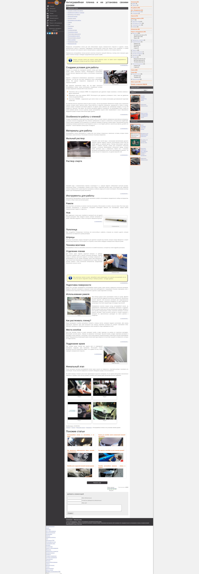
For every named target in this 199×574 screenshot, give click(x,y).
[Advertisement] (97, 174)
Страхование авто (136, 25)
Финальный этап (72, 43)
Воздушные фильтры (139, 58)
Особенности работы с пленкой (76, 12)
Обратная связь (78, 519)
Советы (133, 70)
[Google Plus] (57, 33)
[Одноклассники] (52, 33)
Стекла (135, 48)
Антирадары (135, 13)
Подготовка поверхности (74, 34)
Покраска (136, 43)
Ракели (70, 22)
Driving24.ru (74, 521)
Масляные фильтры (138, 60)
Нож (69, 24)
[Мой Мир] (54, 33)
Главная (52, 6)
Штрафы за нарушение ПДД (138, 84)
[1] (108, 489)
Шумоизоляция (54, 15)
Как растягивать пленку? (74, 37)
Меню (47, 526)
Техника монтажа (72, 30)
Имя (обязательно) (87, 498)
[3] (112, 489)
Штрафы (134, 26)
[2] (110, 489)
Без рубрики (134, 7)
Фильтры (134, 57)
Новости (133, 16)
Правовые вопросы (55, 25)
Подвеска (134, 50)
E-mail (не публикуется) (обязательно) (91, 500)
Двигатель (134, 33)
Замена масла (137, 36)
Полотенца (71, 26)
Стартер (136, 67)
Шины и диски (134, 81)
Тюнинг (51, 13)
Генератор (136, 65)
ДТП (133, 20)
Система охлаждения (137, 53)
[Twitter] (50, 33)
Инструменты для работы (74, 20)
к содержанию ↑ (124, 65)
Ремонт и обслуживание (56, 23)
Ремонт (135, 38)
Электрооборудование (137, 63)
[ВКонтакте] (48, 33)
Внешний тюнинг (80, 427)
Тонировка (136, 77)
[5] (116, 489)
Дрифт (133, 3)
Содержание (69, 519)
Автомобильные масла (139, 35)
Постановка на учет (137, 23)
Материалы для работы (74, 14)
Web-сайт (84, 503)
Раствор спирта (72, 18)
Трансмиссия (135, 55)
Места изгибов (71, 39)
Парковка (134, 5)
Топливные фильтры (138, 61)
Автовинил (89, 427)
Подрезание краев (73, 41)
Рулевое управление (137, 52)
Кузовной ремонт (54, 18)
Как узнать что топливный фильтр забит (144, 141)
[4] (114, 489)
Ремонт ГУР (53, 20)
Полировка (136, 45)
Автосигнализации (136, 11)
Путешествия (53, 11)
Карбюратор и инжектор (138, 40)
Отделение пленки (73, 32)
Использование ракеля (74, 36)
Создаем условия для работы (75, 10)
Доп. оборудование (136, 10)
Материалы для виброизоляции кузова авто (144, 135)
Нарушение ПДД (136, 21)
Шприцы (70, 28)
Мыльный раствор (72, 16)
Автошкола (52, 8)
